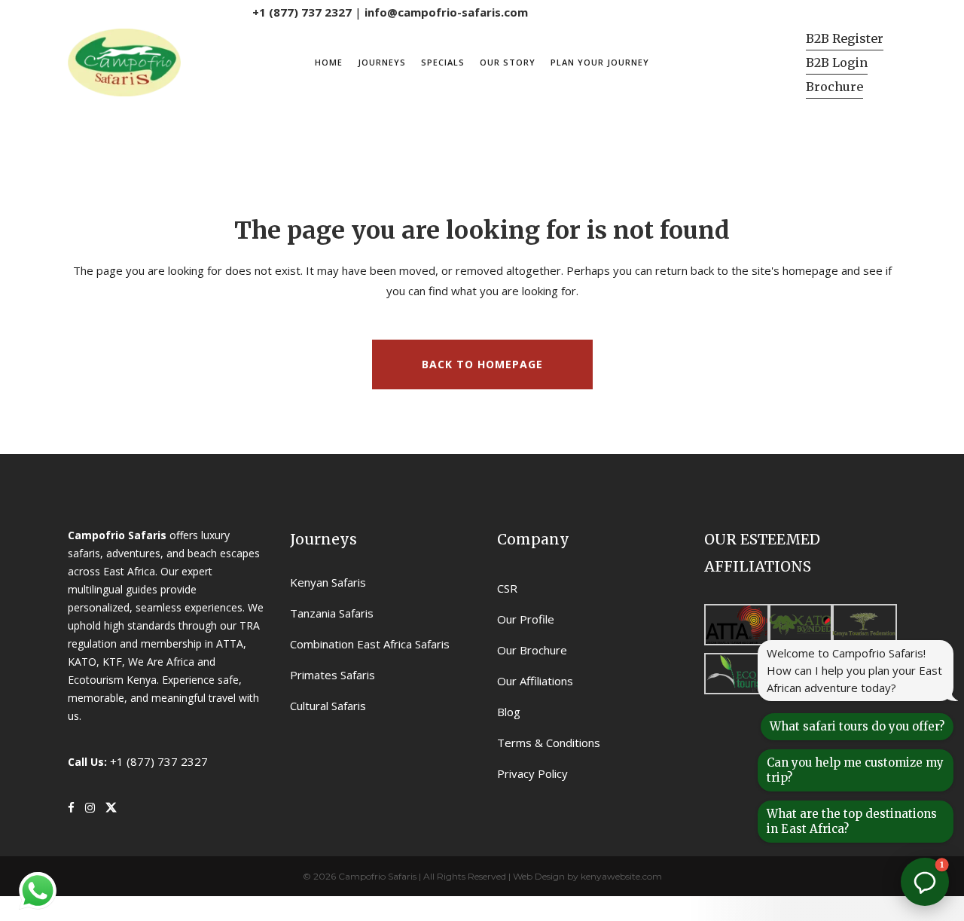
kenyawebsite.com (621, 876)
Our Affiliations (535, 680)
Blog (508, 711)
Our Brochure (532, 649)
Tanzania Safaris (332, 613)
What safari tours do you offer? (857, 726)
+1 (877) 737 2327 (302, 12)
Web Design (539, 876)
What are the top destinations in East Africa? (852, 821)
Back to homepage (482, 364)
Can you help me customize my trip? (855, 770)
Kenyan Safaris (328, 582)
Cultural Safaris (328, 705)
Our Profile (525, 619)
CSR (507, 588)
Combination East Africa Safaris (370, 643)
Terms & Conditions (548, 742)
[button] (925, 882)
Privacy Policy (532, 773)
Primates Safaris (332, 674)
